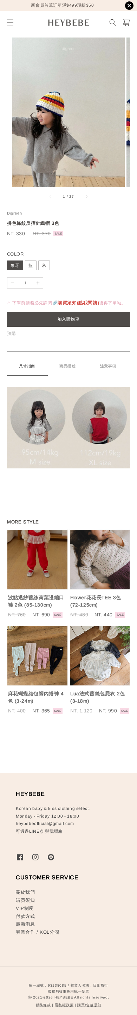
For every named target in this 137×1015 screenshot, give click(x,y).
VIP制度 (25, 908)
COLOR (15, 254)
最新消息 (25, 924)
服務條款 (43, 1005)
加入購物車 (69, 319)
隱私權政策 (64, 1005)
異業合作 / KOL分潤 (37, 932)
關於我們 (25, 892)
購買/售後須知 (89, 1005)
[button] (10, 23)
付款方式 (25, 916)
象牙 (15, 265)
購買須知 (25, 900)
